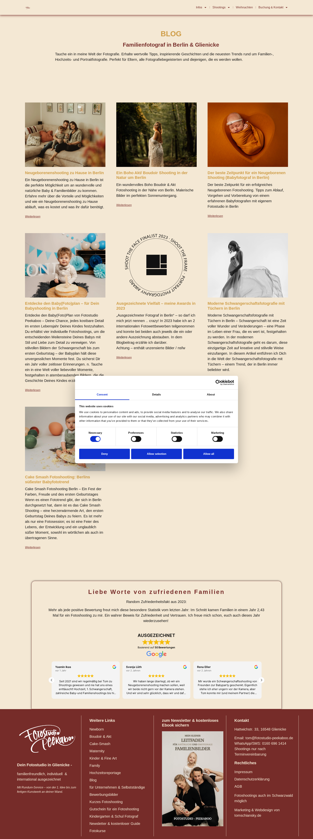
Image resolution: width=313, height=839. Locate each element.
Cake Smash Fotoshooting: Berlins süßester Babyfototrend (57, 479)
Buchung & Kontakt (270, 7)
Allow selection (156, 453)
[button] (261, 680)
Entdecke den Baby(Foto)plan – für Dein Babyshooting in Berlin (62, 305)
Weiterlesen (32, 216)
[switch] (136, 439)
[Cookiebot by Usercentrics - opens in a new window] (218, 382)
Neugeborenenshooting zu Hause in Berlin (64, 173)
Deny (104, 453)
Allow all (208, 453)
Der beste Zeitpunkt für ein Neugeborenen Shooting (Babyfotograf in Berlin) (246, 175)
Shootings (219, 7)
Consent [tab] (102, 394)
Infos (199, 7)
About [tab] (211, 394)
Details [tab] (156, 394)
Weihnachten (244, 7)
